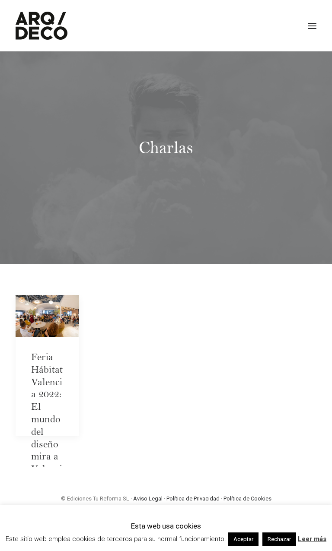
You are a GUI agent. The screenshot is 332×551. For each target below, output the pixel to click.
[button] (312, 25)
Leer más (312, 539)
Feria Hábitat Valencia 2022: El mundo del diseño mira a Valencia (47, 420)
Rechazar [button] (279, 539)
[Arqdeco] (41, 26)
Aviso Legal (148, 498)
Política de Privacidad (193, 498)
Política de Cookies (247, 498)
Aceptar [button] (243, 539)
